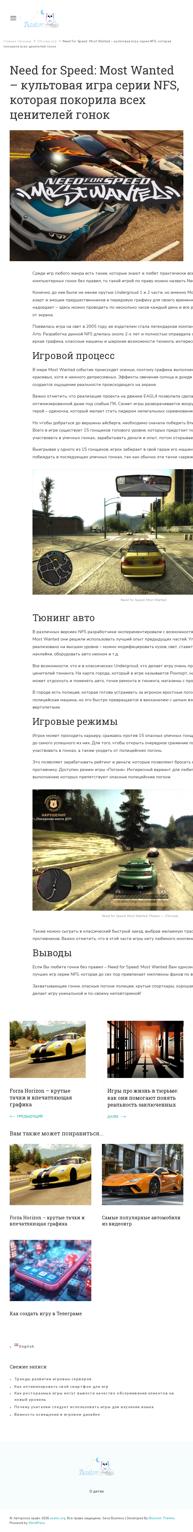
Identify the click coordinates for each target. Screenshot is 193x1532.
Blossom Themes (162, 1518)
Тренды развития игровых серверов (53, 1379)
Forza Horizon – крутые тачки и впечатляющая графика (47, 1220)
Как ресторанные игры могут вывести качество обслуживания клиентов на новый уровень (94, 1396)
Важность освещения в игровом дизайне (57, 1414)
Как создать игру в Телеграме (46, 1313)
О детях (96, 1491)
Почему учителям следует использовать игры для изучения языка (84, 1407)
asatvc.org (57, 1518)
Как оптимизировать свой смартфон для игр (61, 1386)
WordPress (36, 1523)
